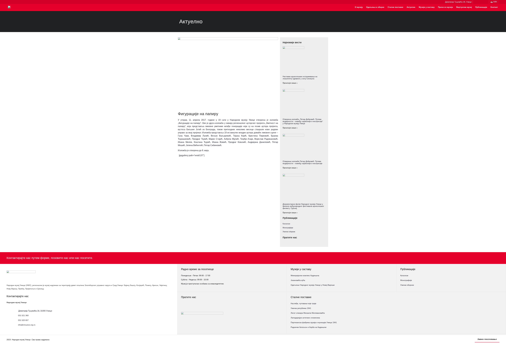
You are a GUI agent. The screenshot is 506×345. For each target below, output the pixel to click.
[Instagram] (479, 2)
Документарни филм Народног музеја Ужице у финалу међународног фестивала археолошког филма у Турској (303, 206)
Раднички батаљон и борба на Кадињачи (308, 327)
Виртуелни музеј (464, 7)
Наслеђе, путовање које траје (303, 303)
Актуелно (411, 7)
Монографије (288, 228)
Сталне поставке (395, 7)
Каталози (286, 224)
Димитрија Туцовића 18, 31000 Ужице (35, 311)
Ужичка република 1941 (301, 308)
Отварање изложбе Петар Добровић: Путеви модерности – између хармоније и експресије (302, 162)
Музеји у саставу (427, 7)
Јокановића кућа (298, 280)
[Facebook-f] (476, 2)
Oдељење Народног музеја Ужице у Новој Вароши (313, 285)
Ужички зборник (289, 232)
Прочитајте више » (290, 83)
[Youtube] (486, 2)
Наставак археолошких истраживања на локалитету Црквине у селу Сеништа (300, 77)
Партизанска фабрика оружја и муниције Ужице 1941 (314, 322)
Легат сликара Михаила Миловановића (308, 313)
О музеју (359, 7)
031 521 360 (23, 315)
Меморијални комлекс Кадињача (305, 275)
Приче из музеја (445, 7)
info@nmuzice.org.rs (26, 325)
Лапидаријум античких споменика (305, 318)
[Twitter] (483, 2)
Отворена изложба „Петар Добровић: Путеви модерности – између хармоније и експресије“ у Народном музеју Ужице (303, 121)
